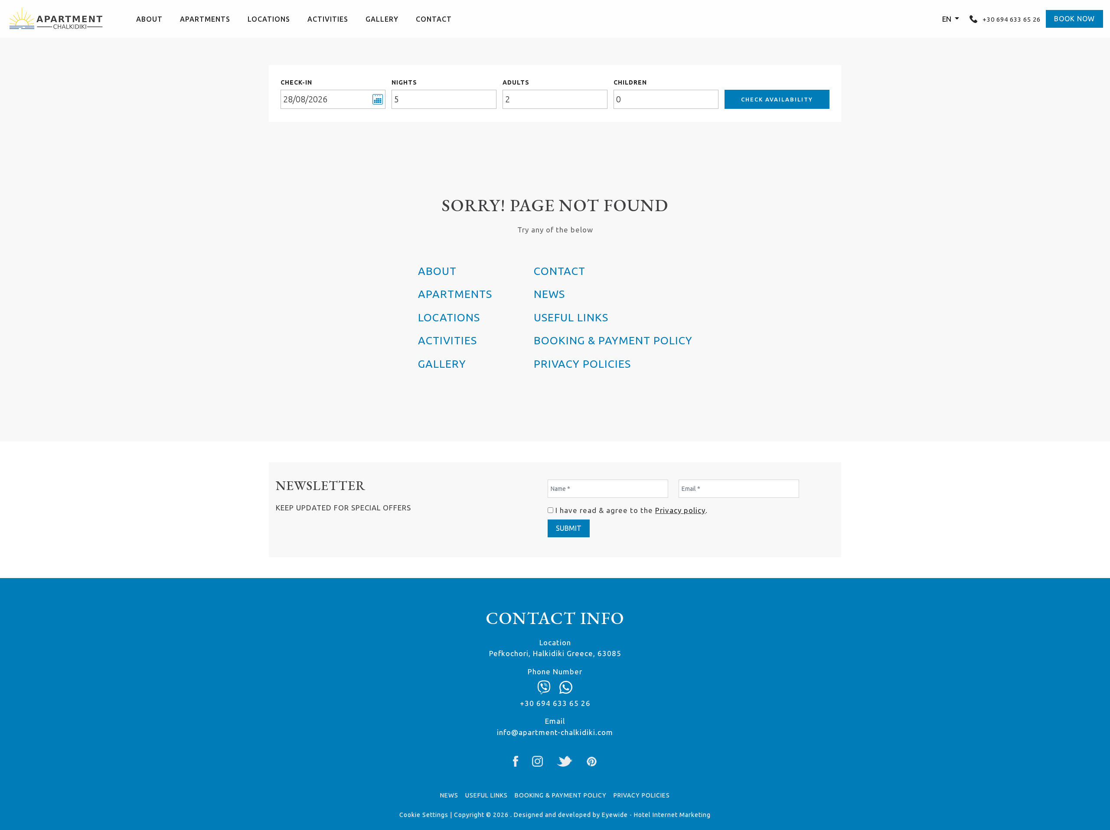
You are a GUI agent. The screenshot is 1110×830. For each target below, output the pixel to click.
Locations (269, 19)
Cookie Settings (423, 814)
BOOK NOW (1074, 19)
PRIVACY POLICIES (582, 364)
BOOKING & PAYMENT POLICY (613, 340)
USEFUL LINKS (571, 317)
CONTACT (434, 19)
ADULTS (516, 82)
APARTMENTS (205, 19)
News (549, 294)
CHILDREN (630, 82)
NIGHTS (404, 82)
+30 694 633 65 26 (1011, 19)
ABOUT (149, 19)
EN (947, 19)
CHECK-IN (296, 82)
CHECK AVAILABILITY (777, 99)
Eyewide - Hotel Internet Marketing (656, 814)
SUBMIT (568, 528)
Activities (327, 19)
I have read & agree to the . (631, 510)
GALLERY (382, 19)
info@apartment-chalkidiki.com (555, 732)
